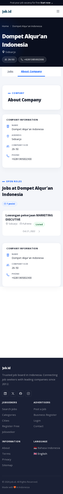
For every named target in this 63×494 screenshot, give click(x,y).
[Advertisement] (31, 318)
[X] (13, 393)
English (40, 453)
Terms (6, 453)
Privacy (6, 459)
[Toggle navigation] (58, 11)
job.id (6, 368)
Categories (9, 414)
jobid (6, 11)
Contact (38, 426)
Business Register (45, 414)
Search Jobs (9, 409)
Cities (5, 420)
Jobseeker (8, 432)
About (6, 448)
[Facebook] (21, 393)
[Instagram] (28, 393)
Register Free (10, 426)
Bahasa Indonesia (47, 448)
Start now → (46, 2)
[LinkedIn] (5, 393)
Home (5, 26)
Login (37, 420)
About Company (31, 71)
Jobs (10, 71)
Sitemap (7, 465)
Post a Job (40, 409)
